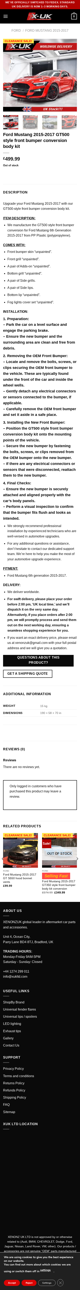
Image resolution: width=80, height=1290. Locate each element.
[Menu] (5, 16)
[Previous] (9, 75)
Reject (29, 1282)
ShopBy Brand (13, 1002)
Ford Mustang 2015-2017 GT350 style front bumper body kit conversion (58, 885)
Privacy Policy (13, 1068)
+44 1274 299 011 (16, 971)
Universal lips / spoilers (20, 1016)
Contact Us (11, 1045)
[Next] (70, 75)
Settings (46, 1282)
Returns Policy (13, 1083)
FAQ (6, 1104)
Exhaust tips (12, 1031)
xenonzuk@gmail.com (31, 642)
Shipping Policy (14, 1097)
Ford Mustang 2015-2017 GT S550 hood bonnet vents (19, 878)
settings (45, 1270)
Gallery (8, 1038)
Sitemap (9, 1112)
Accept (12, 1282)
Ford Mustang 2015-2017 (47, 30)
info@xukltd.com (15, 976)
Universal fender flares (19, 1009)
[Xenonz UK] (40, 16)
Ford (16, 30)
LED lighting (12, 1023)
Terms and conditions (18, 1076)
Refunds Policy (14, 1090)
